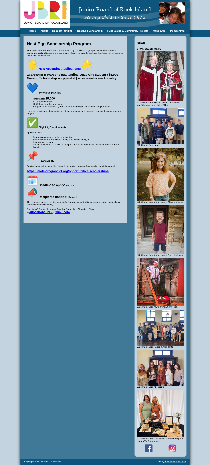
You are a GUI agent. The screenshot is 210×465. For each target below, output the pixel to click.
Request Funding (62, 31)
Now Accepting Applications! (60, 68)
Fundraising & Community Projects (127, 31)
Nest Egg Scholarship (90, 31)
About (44, 31)
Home (32, 31)
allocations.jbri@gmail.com (49, 212)
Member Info (177, 31)
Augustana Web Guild (175, 461)
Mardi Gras (159, 31)
